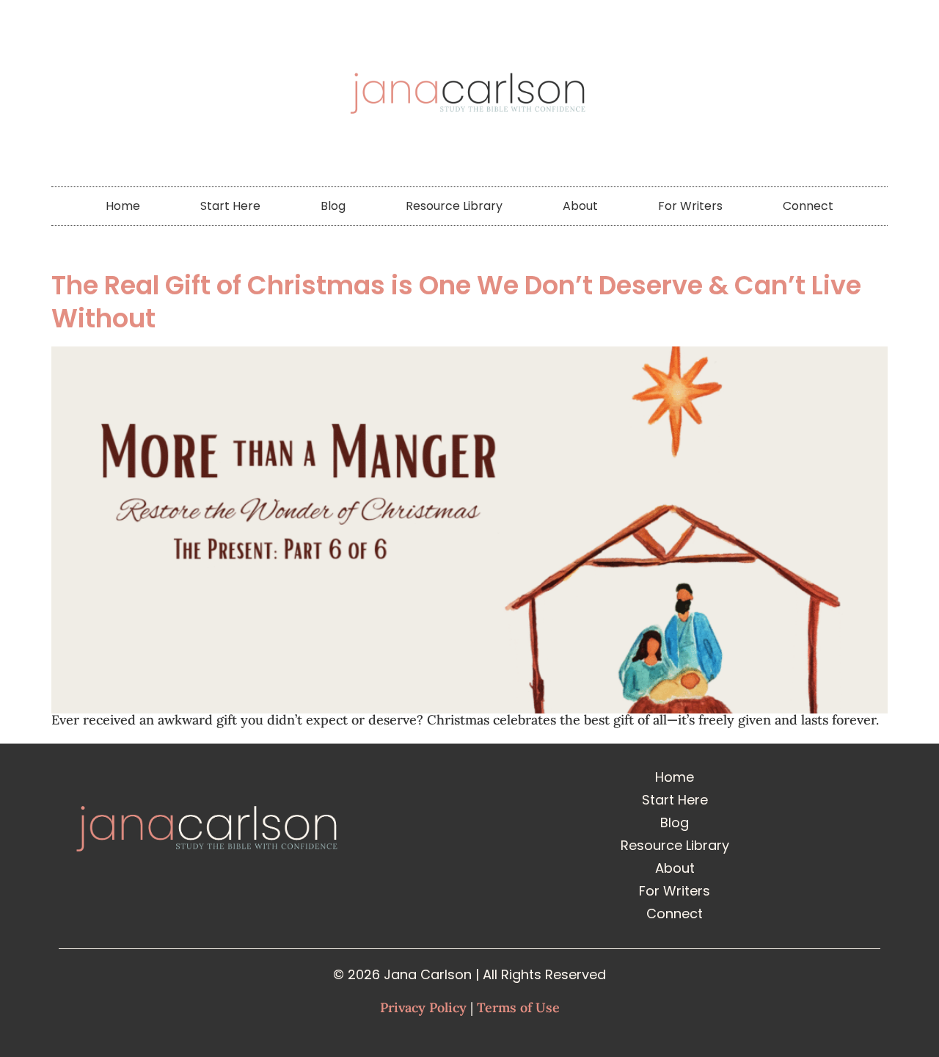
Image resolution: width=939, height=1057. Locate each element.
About (580, 205)
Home (123, 205)
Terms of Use (518, 1007)
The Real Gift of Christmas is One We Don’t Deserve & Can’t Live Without (456, 301)
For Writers (690, 205)
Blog (333, 205)
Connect (808, 205)
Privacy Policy (423, 1007)
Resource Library (454, 205)
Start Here (230, 205)
